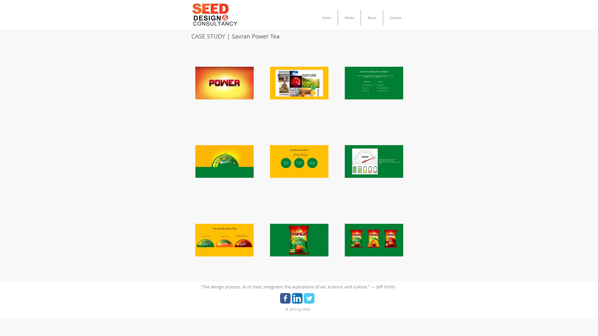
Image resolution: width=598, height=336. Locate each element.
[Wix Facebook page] (285, 298)
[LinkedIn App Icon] (297, 298)
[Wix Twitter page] (309, 298)
